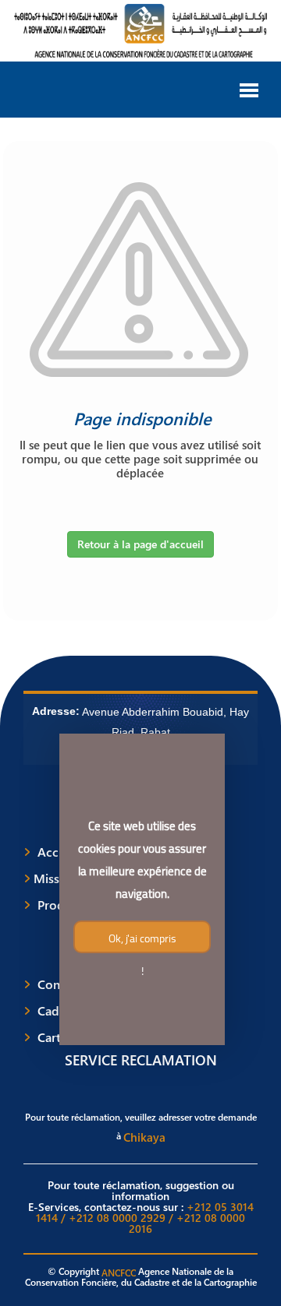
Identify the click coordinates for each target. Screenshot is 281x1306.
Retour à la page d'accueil (140, 544)
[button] (249, 89)
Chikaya (144, 1137)
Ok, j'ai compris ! (142, 940)
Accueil (58, 852)
